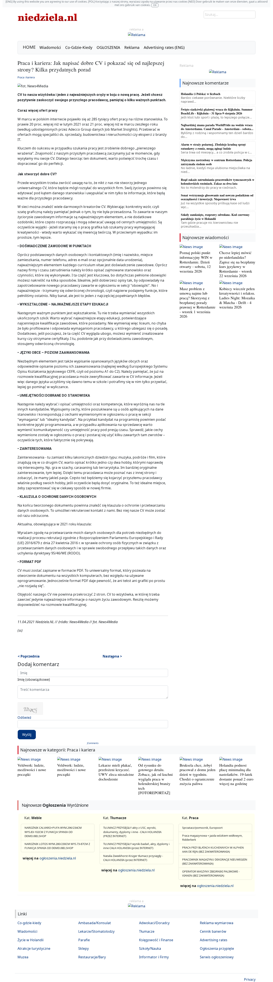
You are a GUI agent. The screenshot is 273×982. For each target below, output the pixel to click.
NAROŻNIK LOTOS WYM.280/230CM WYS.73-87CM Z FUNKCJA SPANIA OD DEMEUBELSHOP (57, 846)
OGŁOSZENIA (108, 47)
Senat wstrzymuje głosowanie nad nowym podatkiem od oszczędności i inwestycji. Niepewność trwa (217, 197)
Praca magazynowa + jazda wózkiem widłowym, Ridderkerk (212, 838)
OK (155, 5)
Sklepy (83, 948)
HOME (29, 47)
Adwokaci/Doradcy (154, 923)
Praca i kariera (26, 77)
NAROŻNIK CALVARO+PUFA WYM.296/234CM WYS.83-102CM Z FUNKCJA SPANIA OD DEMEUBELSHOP (53, 832)
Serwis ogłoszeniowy (217, 957)
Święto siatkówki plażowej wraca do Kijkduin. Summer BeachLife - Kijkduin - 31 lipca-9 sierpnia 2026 (217, 111)
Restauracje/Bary (92, 957)
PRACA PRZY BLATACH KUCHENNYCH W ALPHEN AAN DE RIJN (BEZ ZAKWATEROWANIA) (213, 850)
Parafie (84, 940)
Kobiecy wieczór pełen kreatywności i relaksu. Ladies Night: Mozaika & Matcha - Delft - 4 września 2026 (237, 298)
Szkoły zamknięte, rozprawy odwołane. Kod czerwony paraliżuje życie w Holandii (215, 216)
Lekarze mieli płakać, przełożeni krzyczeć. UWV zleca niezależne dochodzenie (116, 772)
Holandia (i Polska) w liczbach (200, 94)
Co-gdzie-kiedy (29, 923)
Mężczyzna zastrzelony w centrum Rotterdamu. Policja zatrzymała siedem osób (216, 162)
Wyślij (26, 734)
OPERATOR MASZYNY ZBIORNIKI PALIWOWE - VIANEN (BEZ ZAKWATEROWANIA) (211, 873)
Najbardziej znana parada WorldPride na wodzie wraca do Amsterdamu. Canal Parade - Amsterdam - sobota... (217, 127)
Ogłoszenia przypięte (217, 948)
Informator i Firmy (154, 957)
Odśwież (24, 717)
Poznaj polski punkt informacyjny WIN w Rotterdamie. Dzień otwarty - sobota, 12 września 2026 (196, 261)
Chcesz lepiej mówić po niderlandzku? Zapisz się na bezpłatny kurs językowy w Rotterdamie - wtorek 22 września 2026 (237, 264)
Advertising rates (213, 940)
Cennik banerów (213, 931)
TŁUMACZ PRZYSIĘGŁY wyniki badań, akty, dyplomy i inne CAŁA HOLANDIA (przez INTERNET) (136, 846)
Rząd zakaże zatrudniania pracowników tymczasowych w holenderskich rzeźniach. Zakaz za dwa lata (217, 181)
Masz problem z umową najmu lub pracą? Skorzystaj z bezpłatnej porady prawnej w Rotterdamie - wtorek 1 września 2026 (197, 302)
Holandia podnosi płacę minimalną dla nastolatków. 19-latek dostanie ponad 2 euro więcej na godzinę (236, 774)
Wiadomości (50, 47)
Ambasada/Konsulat (94, 923)
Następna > (112, 656)
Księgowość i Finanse (156, 940)
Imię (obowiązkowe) (33, 679)
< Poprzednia (29, 656)
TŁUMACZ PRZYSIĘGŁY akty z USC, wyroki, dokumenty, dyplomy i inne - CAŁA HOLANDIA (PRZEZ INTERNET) (132, 832)
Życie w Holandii (30, 940)
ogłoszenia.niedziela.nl (57, 858)
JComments (93, 743)
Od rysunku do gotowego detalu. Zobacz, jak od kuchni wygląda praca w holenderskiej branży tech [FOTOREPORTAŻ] (155, 779)
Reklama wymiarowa (216, 923)
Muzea (22, 957)
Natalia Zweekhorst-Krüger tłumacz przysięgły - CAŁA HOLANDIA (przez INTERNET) (133, 858)
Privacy (250, 979)
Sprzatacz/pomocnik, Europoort (202, 828)
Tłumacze (146, 931)
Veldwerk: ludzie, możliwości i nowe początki (31, 770)
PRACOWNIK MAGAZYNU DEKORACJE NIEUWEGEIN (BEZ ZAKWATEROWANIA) (214, 862)
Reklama (131, 47)
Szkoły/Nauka (150, 948)
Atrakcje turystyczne (33, 948)
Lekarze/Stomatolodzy (96, 931)
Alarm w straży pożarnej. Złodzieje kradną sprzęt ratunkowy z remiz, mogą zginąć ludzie (213, 146)
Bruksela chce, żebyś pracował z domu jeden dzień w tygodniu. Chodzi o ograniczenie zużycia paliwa (197, 774)
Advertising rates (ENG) (164, 47)
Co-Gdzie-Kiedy (78, 47)
